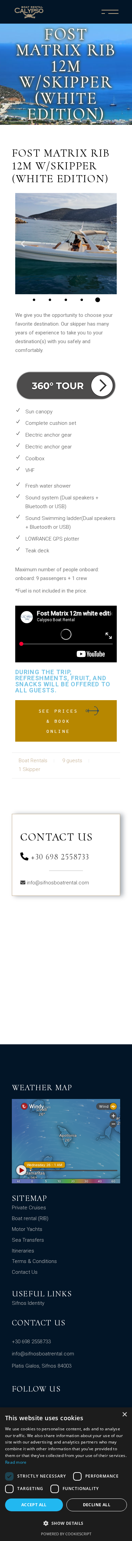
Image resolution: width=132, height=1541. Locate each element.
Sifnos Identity (28, 1303)
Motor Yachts (27, 1229)
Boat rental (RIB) (30, 1218)
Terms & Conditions (34, 1261)
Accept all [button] (34, 1505)
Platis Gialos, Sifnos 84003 (41, 1366)
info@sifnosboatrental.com (58, 883)
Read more (16, 1462)
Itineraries (23, 1251)
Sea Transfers (28, 1240)
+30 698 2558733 (59, 857)
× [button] (124, 1414)
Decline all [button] (96, 1505)
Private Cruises (29, 1208)
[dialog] (66, 1474)
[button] (23, 243)
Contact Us (25, 1272)
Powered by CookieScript (66, 1533)
